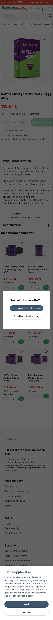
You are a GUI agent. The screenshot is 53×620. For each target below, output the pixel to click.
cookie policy (27, 595)
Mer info (26, 612)
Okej (26, 604)
